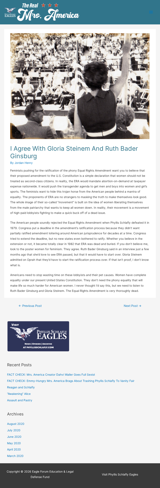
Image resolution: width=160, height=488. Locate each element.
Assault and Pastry (19, 400)
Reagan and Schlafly (21, 387)
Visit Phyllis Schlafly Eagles (120, 474)
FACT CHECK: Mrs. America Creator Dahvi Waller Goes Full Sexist (51, 374)
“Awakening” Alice (19, 393)
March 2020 (15, 456)
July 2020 (13, 430)
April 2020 (14, 449)
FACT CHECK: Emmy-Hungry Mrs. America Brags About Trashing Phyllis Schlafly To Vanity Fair (70, 381)
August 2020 (15, 423)
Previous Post (30, 306)
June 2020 (14, 436)
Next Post (132, 306)
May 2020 (14, 443)
